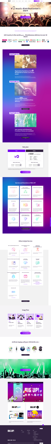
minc (22, 252)
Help (33, 430)
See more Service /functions (25, 228)
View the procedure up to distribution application (25, 109)
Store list (35, 432)
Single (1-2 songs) (31, 156)
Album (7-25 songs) (31, 159)
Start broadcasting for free (25, 17)
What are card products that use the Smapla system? (37, 284)
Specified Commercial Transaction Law (38, 439)
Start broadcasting (25, 333)
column (29, 432)
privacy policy (9, 443)
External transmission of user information (38, 440)
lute (21, 252)
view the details (13, 255)
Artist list (23, 431)
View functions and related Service (25, 137)
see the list (25, 354)
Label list (23, 432)
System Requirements (36, 434)
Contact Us (35, 435)
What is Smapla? (37, 282)
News (28, 431)
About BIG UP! (35, 431)
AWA (24, 252)
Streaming (13, 164)
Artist (21, 430)
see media (13, 268)
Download (12, 165)
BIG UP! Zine (26, 252)
